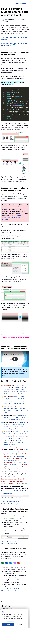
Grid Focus (18, 431)
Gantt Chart (11, 454)
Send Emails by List (10, 442)
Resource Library (19, 436)
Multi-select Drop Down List (16, 419)
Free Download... (13, 504)
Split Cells (6, 469)
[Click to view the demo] (13, 45)
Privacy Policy (10, 620)
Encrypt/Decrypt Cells (19, 440)
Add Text (25, 449)
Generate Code (8, 389)
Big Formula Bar (13, 434)
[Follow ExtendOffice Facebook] (2, 606)
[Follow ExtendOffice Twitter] (6, 606)
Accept (8, 624)
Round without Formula (19, 403)
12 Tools (18, 449)
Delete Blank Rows (22, 399)
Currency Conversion (9, 464)
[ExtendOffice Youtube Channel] (9, 606)
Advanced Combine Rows (17, 467)
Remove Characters (9, 452)
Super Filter (21, 442)
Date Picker (12, 438)
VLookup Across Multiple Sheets (12, 410)
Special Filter (7, 444)
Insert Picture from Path (16, 460)
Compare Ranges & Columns (11, 429)
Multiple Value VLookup (18, 408)
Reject (20, 624)
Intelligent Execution (20, 387)
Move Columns (16, 424)
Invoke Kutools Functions (16, 394)
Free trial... (5, 220)
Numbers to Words (22, 462)
